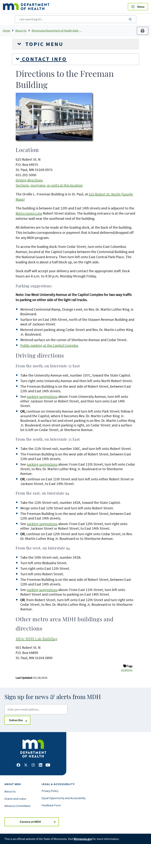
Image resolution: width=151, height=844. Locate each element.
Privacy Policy (50, 791)
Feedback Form (51, 805)
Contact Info (43, 59)
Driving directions (29, 180)
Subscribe (19, 720)
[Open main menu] (138, 6)
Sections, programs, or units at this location (49, 185)
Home (6, 30)
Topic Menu (43, 44)
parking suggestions (42, 396)
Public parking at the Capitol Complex (49, 345)
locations (127, 670)
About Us (21, 30)
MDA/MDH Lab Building (36, 639)
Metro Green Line (29, 213)
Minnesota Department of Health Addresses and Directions (68, 30)
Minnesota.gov (83, 839)
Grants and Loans (15, 798)
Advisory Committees (17, 806)
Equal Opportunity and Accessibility (63, 798)
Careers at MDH (30, 822)
